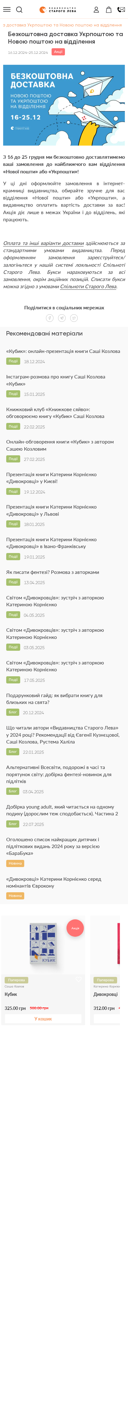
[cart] (108, 9)
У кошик (43, 1018)
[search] (19, 9)
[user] (96, 9)
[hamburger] (7, 9)
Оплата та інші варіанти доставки (43, 243)
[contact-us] (121, 9)
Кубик (11, 994)
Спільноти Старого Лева (88, 286)
